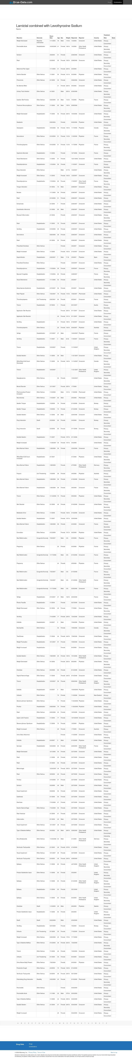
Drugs (109, 2)
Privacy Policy (32, 1052)
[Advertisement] (66, 13)
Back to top (114, 1052)
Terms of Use (41, 1052)
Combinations (118, 2)
